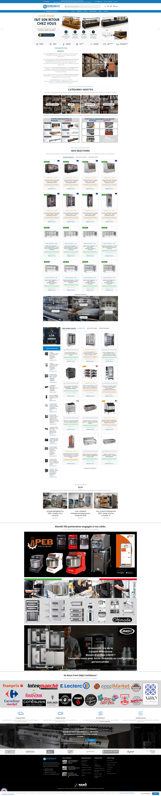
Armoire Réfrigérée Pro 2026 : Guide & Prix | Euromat (55, 513)
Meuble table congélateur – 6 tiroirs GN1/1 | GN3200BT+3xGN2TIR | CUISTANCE (51, 282)
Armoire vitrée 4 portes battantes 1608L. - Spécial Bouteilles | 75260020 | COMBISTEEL (53, 377)
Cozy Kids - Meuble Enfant (80, 790)
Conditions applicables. (105, 721)
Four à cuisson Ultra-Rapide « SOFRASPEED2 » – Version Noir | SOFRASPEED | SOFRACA (71, 387)
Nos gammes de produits (98, 777)
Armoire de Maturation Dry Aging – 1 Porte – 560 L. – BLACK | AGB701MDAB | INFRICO (90, 214)
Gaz (71, 461)
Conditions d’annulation (99, 768)
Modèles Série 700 (52, 254)
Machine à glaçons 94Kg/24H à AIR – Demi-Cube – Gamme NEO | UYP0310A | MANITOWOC (109, 421)
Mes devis (109, 769)
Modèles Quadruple (90, 427)
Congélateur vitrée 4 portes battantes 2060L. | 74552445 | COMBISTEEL (53, 440)
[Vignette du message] (64, 762)
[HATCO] (30, 752)
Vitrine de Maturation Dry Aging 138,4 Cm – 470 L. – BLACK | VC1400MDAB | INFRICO (71, 181)
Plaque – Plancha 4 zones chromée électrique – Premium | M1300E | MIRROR (109, 455)
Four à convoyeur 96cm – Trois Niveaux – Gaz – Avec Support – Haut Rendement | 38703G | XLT (90, 387)
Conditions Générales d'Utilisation (126, 793)
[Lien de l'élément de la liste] (51, 769)
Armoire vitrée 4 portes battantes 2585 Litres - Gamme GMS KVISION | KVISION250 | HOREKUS (53, 450)
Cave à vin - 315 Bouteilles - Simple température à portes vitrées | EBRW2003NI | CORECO (53, 472)
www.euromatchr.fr (82, 788)
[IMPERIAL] (90, 752)
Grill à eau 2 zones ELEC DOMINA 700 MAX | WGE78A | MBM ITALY (71, 421)
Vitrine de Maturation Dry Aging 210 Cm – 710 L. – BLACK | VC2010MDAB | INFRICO (52, 181)
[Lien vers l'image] (80, 554)
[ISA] (151, 752)
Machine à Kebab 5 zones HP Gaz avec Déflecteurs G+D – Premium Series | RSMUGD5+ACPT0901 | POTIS (70, 455)
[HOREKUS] (70, 752)
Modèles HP (109, 427)
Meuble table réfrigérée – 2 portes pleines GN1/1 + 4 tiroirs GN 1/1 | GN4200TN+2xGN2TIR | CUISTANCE (52, 247)
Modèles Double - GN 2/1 (71, 359)
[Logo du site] (52, 6)
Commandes (110, 767)
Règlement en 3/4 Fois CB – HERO (99, 771)
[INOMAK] (131, 752)
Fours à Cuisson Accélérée (70, 393)
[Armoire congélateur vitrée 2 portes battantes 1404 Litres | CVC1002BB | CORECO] (46, 367)
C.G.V (95, 760)
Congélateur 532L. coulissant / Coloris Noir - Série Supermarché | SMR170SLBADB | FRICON (53, 430)
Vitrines (51, 186)
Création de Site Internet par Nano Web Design (95, 788)
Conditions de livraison (86, 773)
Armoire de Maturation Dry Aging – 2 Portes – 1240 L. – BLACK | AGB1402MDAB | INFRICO (51, 214)
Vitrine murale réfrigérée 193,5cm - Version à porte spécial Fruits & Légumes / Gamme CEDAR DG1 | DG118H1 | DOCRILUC (54, 418)
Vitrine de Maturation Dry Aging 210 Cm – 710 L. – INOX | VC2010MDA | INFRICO (90, 181)
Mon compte (110, 760)
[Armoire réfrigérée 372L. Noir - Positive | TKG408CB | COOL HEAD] (46, 398)
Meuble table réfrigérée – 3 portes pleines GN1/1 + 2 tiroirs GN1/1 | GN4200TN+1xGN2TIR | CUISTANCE (71, 247)
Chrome (109, 461)
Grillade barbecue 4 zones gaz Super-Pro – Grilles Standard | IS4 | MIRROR (90, 422)
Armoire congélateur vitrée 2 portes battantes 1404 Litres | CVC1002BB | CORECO (54, 366)
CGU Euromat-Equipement (84, 761)
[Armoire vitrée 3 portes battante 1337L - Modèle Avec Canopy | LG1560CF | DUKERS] (46, 463)
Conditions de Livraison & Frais (86, 770)
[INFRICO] (111, 752)
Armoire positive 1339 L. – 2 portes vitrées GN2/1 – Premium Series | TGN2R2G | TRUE (90, 353)
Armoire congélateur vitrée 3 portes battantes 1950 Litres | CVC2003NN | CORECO (54, 355)
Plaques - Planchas (90, 461)
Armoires (52, 219)
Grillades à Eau (71, 426)
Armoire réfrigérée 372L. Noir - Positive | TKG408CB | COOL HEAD (54, 397)
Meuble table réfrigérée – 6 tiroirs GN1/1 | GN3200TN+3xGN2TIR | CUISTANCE (71, 281)
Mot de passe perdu (111, 773)
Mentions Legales (98, 774)
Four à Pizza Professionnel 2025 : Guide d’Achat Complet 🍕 (106, 513)
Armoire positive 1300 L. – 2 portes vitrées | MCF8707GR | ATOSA (70, 354)
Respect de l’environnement (85, 764)
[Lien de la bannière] (61, 130)
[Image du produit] (51, 168)
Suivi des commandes (86, 767)
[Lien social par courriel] (98, 1)
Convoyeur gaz (90, 392)
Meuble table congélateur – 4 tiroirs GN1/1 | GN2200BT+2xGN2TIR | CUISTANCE (90, 282)
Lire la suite (55, 518)
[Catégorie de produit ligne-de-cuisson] (52, 104)
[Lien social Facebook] (95, 1)
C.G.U (95, 762)
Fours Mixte (109, 394)
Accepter (155, 793)
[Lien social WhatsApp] (101, 1)
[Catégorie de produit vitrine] (71, 104)
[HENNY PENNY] (50, 752)
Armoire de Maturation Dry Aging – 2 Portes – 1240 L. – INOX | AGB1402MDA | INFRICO (70, 214)
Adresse (108, 771)
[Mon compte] (105, 6)
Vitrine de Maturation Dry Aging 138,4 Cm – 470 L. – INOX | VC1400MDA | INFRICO (109, 181)
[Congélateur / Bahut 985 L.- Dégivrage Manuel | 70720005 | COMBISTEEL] (46, 389)
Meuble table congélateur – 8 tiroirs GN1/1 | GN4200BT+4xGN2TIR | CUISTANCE (90, 247)
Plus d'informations (146, 793)
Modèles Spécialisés (109, 359)
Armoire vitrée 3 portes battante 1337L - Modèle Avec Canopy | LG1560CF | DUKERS (54, 462)
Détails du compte (111, 765)
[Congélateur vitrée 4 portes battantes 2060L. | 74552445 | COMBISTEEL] (46, 441)
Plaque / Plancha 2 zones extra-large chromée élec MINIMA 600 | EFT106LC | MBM (90, 455)
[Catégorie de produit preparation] (90, 104)
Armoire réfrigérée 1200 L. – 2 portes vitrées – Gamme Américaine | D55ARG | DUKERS (109, 354)
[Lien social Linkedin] (100, 1)
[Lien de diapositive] (80, 29)
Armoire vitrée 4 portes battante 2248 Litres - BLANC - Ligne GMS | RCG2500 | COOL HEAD (53, 407)
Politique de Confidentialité (93, 743)
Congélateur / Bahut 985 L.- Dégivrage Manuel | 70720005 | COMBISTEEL (53, 388)
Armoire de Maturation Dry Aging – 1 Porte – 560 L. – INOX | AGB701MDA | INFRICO (109, 214)
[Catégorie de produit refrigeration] (108, 104)
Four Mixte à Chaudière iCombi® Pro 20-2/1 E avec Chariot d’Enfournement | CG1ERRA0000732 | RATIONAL (109, 388)
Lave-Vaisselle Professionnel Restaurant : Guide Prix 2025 (80, 513)
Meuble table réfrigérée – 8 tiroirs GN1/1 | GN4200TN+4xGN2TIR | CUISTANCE (109, 247)
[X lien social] (97, 1)
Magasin (83, 775)
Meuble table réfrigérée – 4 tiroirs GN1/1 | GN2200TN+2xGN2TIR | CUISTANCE (109, 282)
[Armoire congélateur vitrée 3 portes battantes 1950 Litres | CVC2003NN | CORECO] (46, 356)
